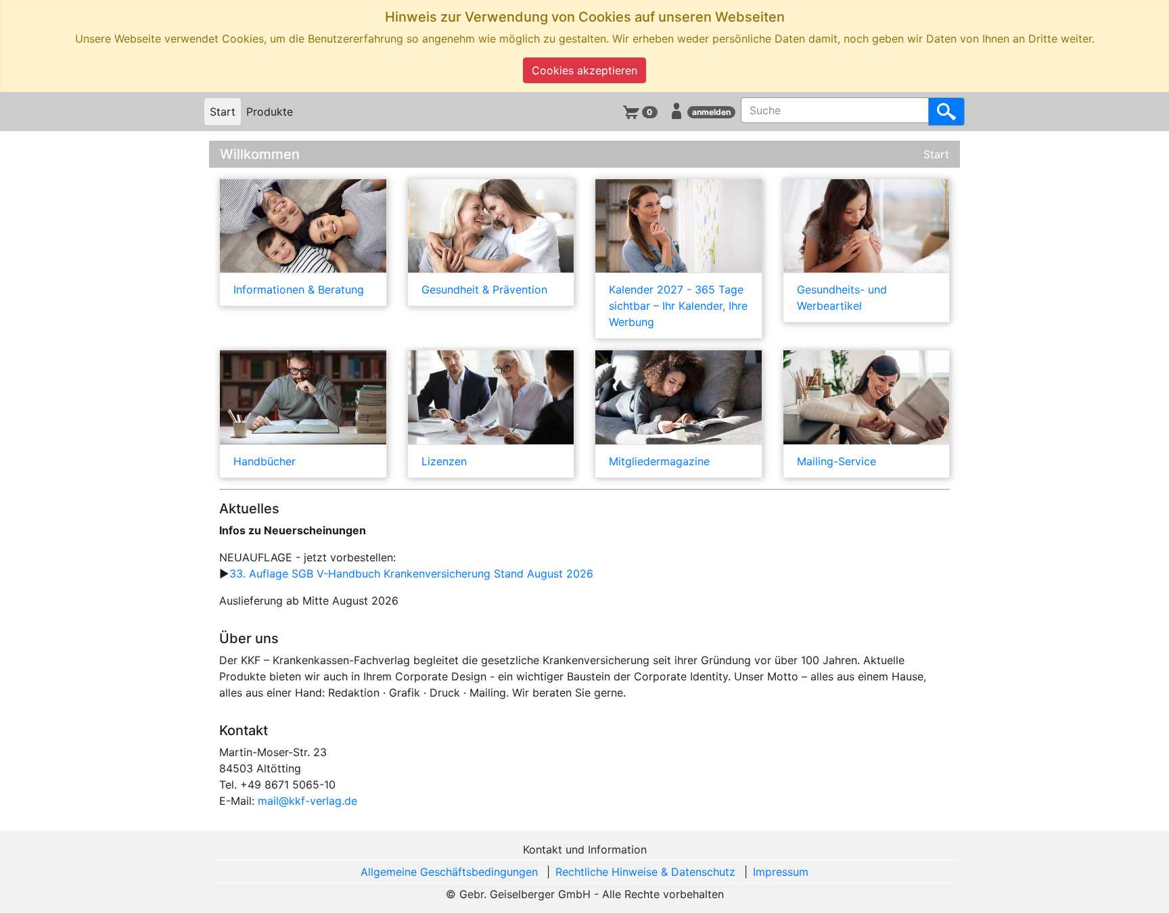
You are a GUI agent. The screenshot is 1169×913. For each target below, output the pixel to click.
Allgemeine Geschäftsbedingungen (449, 872)
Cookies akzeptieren (584, 70)
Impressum (780, 872)
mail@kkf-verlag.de (307, 800)
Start (222, 111)
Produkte (269, 111)
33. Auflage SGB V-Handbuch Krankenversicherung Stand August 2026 (411, 573)
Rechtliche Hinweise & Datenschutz (645, 872)
